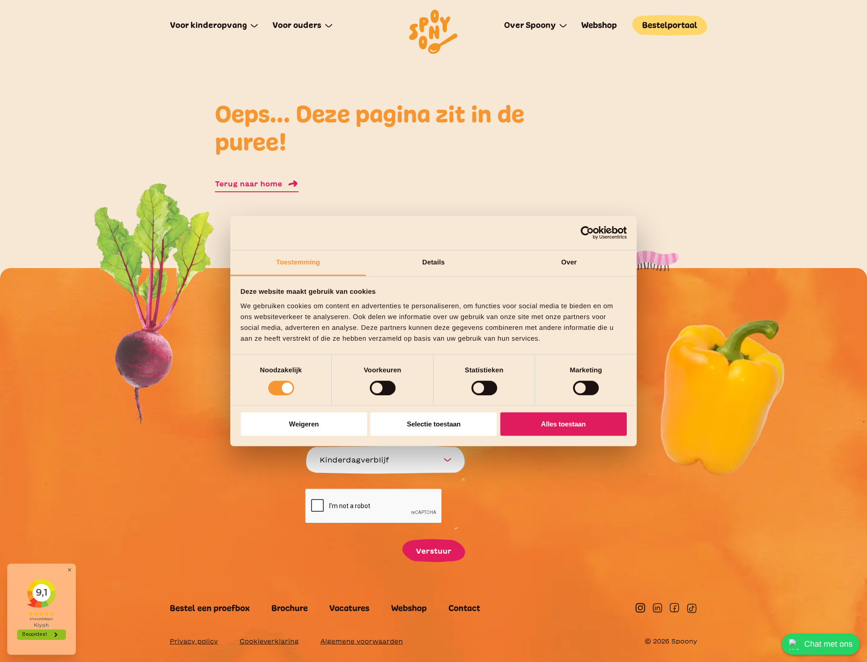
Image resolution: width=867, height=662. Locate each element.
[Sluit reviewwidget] (69, 570)
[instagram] (640, 608)
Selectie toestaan (434, 424)
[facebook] (674, 607)
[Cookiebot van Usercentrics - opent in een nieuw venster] (587, 233)
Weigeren (304, 424)
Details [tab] (433, 262)
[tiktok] (691, 608)
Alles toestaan (563, 424)
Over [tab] (569, 262)
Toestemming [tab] (298, 262)
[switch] (383, 388)
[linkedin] (657, 608)
